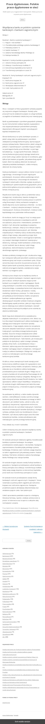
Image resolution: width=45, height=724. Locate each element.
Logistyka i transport (9, 589)
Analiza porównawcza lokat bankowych (15, 682)
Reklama (5, 614)
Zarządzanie (6, 634)
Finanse (5, 574)
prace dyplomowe (8, 715)
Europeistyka (7, 571)
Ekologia (5, 566)
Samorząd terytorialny (9, 622)
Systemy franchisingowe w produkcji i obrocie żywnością (33, 529)
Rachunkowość (7, 612)
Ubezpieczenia (7, 632)
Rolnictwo (6, 619)
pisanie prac (6, 703)
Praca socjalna (7, 604)
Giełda (4, 579)
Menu (22, 19)
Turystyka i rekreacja (9, 629)
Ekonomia (6, 569)
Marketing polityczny (9, 594)
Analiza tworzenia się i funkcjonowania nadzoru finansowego (21, 650)
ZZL (4, 637)
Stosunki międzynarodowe (11, 627)
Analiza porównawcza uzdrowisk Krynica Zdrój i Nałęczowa (21, 680)
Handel (5, 581)
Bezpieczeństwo (7, 559)
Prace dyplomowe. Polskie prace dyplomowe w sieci (22, 6)
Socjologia (6, 624)
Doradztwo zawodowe (9, 561)
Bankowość (24, 508)
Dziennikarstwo (7, 564)
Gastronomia (7, 576)
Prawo (4, 607)
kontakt (16, 715)
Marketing (6, 591)
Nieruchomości (7, 596)
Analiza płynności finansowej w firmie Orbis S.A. (17, 685)
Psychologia (6, 609)
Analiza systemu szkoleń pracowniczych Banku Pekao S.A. (20, 657)
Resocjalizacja (7, 617)
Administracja (7, 554)
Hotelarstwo (6, 586)
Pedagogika (6, 599)
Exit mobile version (22, 722)
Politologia (6, 602)
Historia (5, 584)
